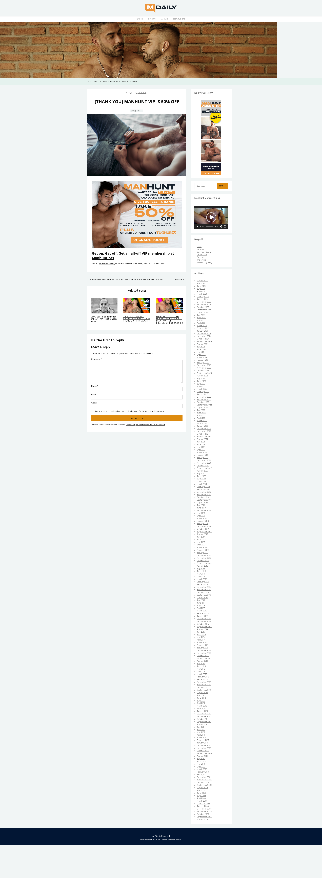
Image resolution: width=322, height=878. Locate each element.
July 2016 (201, 568)
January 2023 (202, 394)
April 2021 (201, 450)
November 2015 (204, 590)
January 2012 (202, 711)
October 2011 (202, 719)
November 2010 (204, 748)
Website (94, 403)
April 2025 (201, 323)
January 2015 (202, 616)
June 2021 (201, 444)
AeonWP (179, 840)
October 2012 (203, 687)
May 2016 (201, 574)
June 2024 (201, 349)
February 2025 (203, 328)
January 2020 (203, 489)
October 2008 (203, 814)
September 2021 (204, 436)
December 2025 (204, 302)
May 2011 (201, 732)
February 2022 (203, 423)
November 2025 (204, 304)
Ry (131, 93)
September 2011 (204, 722)
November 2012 (204, 685)
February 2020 (203, 487)
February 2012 (203, 708)
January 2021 (202, 458)
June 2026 (201, 286)
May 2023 (201, 384)
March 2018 (202, 518)
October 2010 (203, 751)
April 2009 (201, 798)
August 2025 (202, 312)
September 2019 (204, 500)
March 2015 (202, 611)
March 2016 (202, 579)
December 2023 (204, 365)
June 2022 (201, 413)
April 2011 (201, 735)
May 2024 (201, 352)
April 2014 (201, 640)
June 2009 (201, 793)
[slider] (209, 226)
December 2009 (204, 777)
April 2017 (201, 545)
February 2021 (203, 455)
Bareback (164, 19)
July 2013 (201, 663)
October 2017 (203, 529)
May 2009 (201, 796)
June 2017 (201, 539)
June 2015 (201, 603)
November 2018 (204, 510)
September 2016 (204, 563)
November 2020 (204, 463)
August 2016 (202, 566)
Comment (96, 359)
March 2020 (202, 484)
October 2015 (203, 592)
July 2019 (201, 505)
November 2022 (204, 399)
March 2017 (202, 547)
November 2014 (204, 621)
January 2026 (202, 299)
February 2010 (203, 772)
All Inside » (179, 279)
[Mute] (221, 226)
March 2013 (202, 674)
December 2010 (204, 745)
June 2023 (201, 381)
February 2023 (203, 392)
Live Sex (140, 19)
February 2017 (203, 550)
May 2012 (201, 700)
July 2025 (201, 315)
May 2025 (201, 320)
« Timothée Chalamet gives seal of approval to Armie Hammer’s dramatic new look (126, 279)
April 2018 (201, 516)
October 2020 (203, 465)
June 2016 (201, 571)
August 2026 (202, 281)
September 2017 (204, 531)
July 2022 (201, 410)
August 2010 (202, 756)
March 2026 (202, 294)
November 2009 (204, 780)
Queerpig (201, 257)
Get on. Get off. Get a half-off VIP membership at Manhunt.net (133, 255)
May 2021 (201, 447)
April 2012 (201, 703)
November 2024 (204, 336)
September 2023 (204, 373)
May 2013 (201, 669)
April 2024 (201, 355)
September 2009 (204, 785)
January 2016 (202, 584)
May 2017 (201, 542)
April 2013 (201, 671)
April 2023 (201, 386)
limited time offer (106, 264)
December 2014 (204, 619)
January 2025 (202, 331)
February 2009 (203, 803)
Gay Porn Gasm (204, 252)
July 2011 (201, 727)
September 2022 (204, 405)
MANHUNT (136, 111)
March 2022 (202, 421)
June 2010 (201, 761)
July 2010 (201, 759)
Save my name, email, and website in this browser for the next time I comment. (130, 411)
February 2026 (203, 296)
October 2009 (203, 782)
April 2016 (201, 576)
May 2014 (201, 637)
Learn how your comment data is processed (145, 425)
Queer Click (202, 254)
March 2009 (202, 801)
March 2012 (202, 706)
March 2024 (202, 357)
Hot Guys (151, 19)
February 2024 (203, 360)
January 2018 (202, 524)
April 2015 (201, 608)
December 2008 (204, 809)
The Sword (201, 260)
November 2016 (204, 558)
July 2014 (201, 632)
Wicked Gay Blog (204, 262)
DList (199, 247)
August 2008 (203, 819)
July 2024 (201, 347)
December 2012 (204, 682)
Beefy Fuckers (179, 19)
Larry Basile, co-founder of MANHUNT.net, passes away (104, 318)
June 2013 (201, 666)
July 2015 (201, 600)
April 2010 (201, 766)
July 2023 (201, 378)
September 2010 (204, 753)
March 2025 (202, 326)
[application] (211, 217)
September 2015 (204, 595)
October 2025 (203, 307)
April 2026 (201, 291)
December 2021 (204, 428)
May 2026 (201, 289)
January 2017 (202, 553)
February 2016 (203, 582)
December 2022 (204, 397)
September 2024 (204, 341)
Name (94, 386)
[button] (211, 217)
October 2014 (203, 624)
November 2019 (204, 495)
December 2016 (204, 555)
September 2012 (204, 690)
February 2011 (203, 740)
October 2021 (203, 434)
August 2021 (202, 439)
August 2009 (202, 788)
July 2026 (201, 283)
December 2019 (204, 492)
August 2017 (202, 534)
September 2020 (204, 468)
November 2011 (204, 716)
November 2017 (204, 526)
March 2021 (202, 452)
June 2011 (201, 730)
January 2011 (202, 743)
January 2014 (202, 648)
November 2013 (204, 653)
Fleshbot (201, 249)
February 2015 (203, 613)
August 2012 (202, 693)
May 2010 (201, 764)
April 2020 (201, 481)
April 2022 (201, 418)
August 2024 (202, 344)
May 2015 (201, 605)
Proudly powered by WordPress (150, 840)
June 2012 (201, 698)
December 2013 (204, 650)
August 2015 (202, 597)
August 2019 (202, 502)
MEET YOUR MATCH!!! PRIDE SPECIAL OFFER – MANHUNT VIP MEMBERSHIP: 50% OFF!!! (169, 319)
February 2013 (203, 677)
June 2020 (201, 476)
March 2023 (202, 389)
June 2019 (201, 508)
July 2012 (201, 695)
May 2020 (201, 479)
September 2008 (204, 817)
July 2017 (201, 537)
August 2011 (202, 724)
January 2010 (202, 774)
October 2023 (203, 370)
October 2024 (203, 339)
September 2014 (204, 627)
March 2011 (202, 737)
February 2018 (203, 521)
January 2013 (202, 679)
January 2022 (202, 426)
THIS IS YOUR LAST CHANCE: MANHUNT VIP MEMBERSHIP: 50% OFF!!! (136, 318)
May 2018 (201, 513)
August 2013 (202, 661)
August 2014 (202, 629)
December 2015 (204, 587)
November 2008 (204, 811)
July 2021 (201, 442)
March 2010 (202, 769)
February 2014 (203, 645)
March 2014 (202, 642)
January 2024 (203, 362)
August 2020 (202, 471)
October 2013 (203, 656)
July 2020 (201, 473)
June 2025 (201, 318)
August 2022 (202, 407)
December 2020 (204, 460)
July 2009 (201, 790)
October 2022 (203, 402)
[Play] (197, 226)
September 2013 (204, 658)
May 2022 (201, 415)
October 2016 (203, 561)
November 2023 (204, 368)
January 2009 (203, 806)
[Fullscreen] (225, 226)
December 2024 (204, 333)
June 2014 (201, 634)
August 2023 (202, 376)
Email (94, 394)
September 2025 (204, 310)
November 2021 (204, 431)
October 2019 (203, 497)
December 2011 (204, 714)
